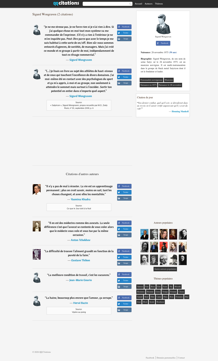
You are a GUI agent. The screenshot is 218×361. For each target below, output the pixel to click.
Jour (139, 302)
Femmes (179, 297)
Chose (181, 291)
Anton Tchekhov (80, 240)
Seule (152, 302)
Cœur (159, 297)
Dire (152, 297)
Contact (181, 357)
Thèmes (159, 4)
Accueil (138, 4)
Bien (153, 286)
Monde (178, 286)
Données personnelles (166, 357)
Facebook (150, 357)
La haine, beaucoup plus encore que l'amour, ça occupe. (79, 298)
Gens (158, 291)
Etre (159, 286)
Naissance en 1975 (148, 85)
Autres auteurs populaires (165, 269)
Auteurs (148, 4)
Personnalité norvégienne (151, 80)
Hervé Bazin (80, 303)
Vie (170, 286)
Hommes (141, 291)
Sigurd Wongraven (80, 60)
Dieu (165, 297)
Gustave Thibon (80, 260)
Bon (171, 297)
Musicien (169, 80)
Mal (186, 297)
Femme (173, 291)
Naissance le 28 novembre (170, 85)
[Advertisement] (82, 141)
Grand (139, 297)
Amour (140, 286)
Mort (145, 302)
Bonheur (160, 302)
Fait (147, 286)
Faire (165, 286)
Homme (150, 291)
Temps (165, 291)
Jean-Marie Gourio (80, 280)
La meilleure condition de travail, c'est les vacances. (78, 275)
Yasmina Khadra (80, 199)
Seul (146, 297)
